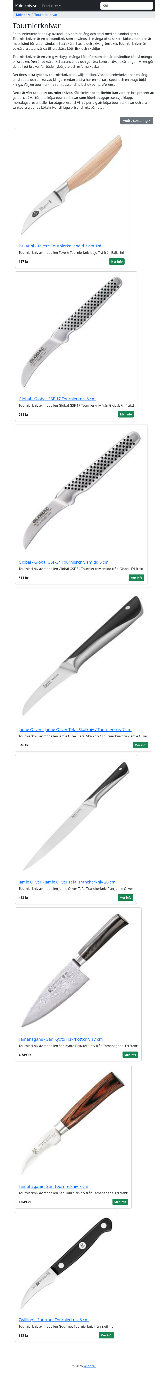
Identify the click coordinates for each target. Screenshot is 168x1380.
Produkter (50, 5)
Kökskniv (23, 14)
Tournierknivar (45, 14)
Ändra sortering (135, 120)
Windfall (90, 1366)
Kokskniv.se (26, 5)
